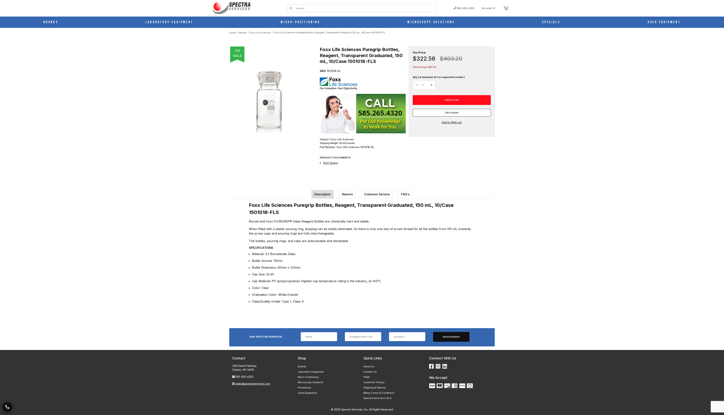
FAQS (367, 376)
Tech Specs (330, 162)
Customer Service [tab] (377, 194)
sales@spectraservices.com (252, 383)
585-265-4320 (465, 8)
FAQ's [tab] (405, 194)
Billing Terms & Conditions (379, 392)
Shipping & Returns (375, 387)
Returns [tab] (347, 194)
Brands (302, 366)
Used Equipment (307, 392)
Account (487, 8)
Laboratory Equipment (311, 371)
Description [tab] (322, 194)
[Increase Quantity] (431, 85)
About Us (369, 366)
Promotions (304, 387)
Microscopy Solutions (310, 382)
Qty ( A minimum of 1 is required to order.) (439, 77)
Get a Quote (451, 112)
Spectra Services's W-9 (377, 398)
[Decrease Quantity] (416, 85)
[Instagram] (438, 366)
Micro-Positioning (308, 376)
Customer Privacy (374, 382)
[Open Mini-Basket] (505, 8)
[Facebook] (431, 366)
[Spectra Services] (231, 7)
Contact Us (370, 371)
